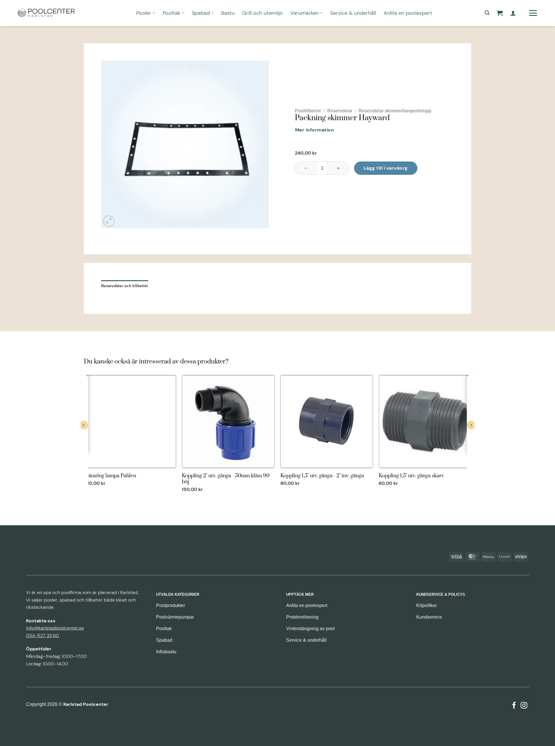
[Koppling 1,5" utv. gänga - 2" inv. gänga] (326, 431)
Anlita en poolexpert (408, 13)
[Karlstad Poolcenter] (46, 13)
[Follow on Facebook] (514, 706)
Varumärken (304, 13)
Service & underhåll (353, 13)
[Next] (471, 436)
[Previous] (83, 436)
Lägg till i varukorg (386, 168)
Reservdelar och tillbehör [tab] (124, 286)
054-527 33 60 (42, 635)
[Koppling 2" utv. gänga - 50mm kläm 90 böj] (228, 434)
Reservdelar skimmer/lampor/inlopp (394, 110)
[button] (487, 12)
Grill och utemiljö (262, 13)
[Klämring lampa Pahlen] (130, 431)
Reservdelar (339, 110)
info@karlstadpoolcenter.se (55, 628)
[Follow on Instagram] (524, 706)
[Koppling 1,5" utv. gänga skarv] (425, 431)
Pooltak (171, 13)
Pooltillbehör (308, 110)
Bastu (228, 13)
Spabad (201, 13)
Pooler (143, 13)
